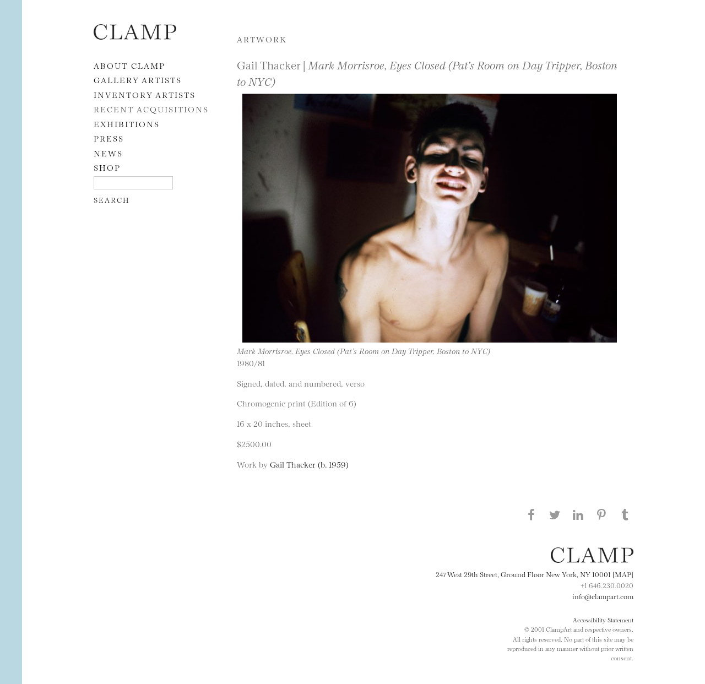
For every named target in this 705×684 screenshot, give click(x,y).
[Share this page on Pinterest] (601, 514)
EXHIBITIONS (127, 123)
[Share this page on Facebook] (531, 514)
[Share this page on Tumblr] (625, 514)
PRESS (109, 138)
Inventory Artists (145, 94)
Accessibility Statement (603, 619)
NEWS (108, 153)
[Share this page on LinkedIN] (578, 514)
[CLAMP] (135, 36)
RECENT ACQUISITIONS (151, 109)
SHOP (107, 167)
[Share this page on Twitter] (554, 514)
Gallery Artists (138, 79)
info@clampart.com (602, 595)
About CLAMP (129, 65)
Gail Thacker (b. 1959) (309, 464)
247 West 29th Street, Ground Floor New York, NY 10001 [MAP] (534, 573)
